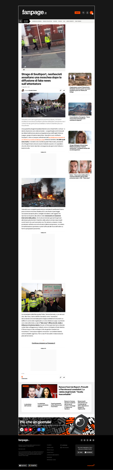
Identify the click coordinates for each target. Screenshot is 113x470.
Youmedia (49, 445)
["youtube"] (30, 429)
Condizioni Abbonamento (53, 454)
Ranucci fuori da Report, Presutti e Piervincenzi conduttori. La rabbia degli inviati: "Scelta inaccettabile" (73, 390)
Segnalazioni (50, 447)
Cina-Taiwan (78, 21)
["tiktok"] (22, 429)
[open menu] (20, 21)
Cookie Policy (50, 452)
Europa (55, 21)
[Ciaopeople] (91, 465)
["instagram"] (26, 429)
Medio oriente (70, 21)
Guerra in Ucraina (37, 21)
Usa (64, 21)
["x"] (34, 429)
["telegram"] (43, 429)
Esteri (26, 21)
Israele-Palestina (47, 21)
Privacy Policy (50, 450)
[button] (64, 90)
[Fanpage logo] (32, 12)
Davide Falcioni (33, 90)
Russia (60, 21)
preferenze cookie (51, 459)
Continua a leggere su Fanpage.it (43, 343)
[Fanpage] (23, 440)
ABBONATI (77, 12)
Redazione (49, 457)
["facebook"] (39, 429)
